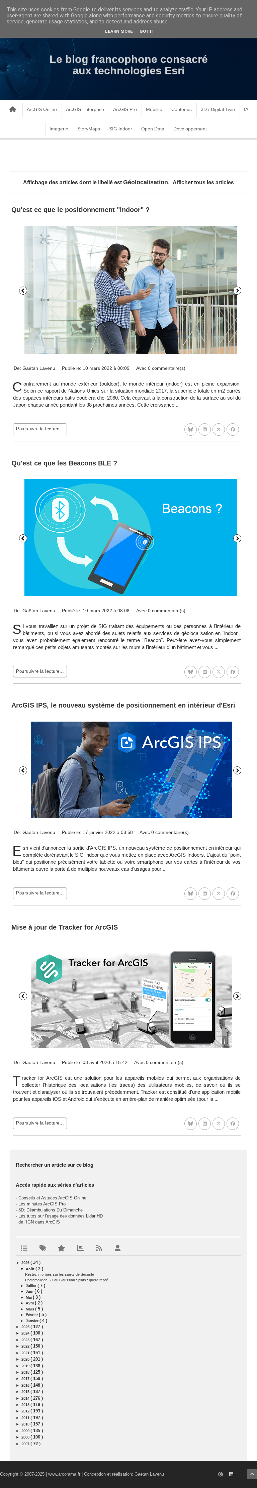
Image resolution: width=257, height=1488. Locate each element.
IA (246, 109)
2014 (25, 1398)
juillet (31, 1286)
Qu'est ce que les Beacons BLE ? (64, 463)
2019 (25, 1366)
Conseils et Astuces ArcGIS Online (52, 1197)
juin (30, 1291)
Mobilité (154, 109)
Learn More (119, 31)
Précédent (23, 291)
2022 (25, 1346)
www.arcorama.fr (64, 1474)
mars (30, 1309)
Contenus (181, 109)
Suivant (237, 291)
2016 (25, 1385)
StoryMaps (88, 128)
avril (30, 1303)
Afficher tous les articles (203, 182)
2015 (25, 1392)
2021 (25, 1353)
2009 (25, 1431)
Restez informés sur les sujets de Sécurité (59, 1274)
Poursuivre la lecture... (40, 428)
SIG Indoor (120, 128)
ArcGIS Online (42, 109)
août (30, 1269)
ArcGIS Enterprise (85, 109)
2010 (25, 1424)
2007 (25, 1444)
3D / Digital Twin (218, 109)
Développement (190, 128)
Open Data (152, 128)
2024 (25, 1333)
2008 (25, 1437)
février (32, 1315)
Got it (147, 31)
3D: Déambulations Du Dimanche (50, 1209)
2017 (25, 1379)
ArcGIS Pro (125, 109)
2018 (25, 1372)
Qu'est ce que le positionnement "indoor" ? (80, 209)
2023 (25, 1340)
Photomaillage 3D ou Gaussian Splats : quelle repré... (68, 1280)
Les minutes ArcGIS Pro (42, 1203)
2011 (25, 1418)
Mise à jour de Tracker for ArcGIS (64, 927)
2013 (25, 1405)
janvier (32, 1321)
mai (29, 1297)
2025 (25, 1327)
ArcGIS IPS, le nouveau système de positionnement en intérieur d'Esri (123, 705)
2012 (25, 1411)
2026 (25, 1263)
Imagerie (59, 128)
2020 (25, 1359)
